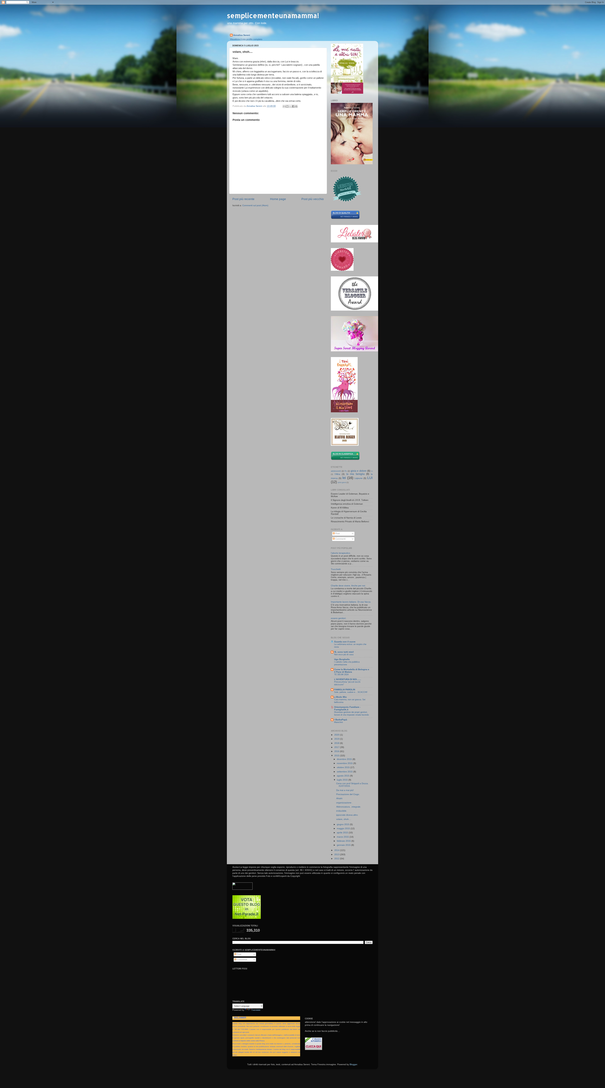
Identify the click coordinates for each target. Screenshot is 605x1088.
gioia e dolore (358, 470)
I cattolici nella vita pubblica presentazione (347, 663)
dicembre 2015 (344, 759)
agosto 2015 (343, 776)
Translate (255, 1010)
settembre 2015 (345, 771)
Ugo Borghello (342, 659)
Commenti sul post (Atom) (255, 205)
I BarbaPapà (340, 720)
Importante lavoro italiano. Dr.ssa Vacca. (351, 602)
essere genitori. (338, 618)
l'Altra (337, 474)
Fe (346, 471)
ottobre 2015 (343, 767)
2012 (337, 858)
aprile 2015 (343, 832)
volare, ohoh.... (343, 819)
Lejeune (358, 478)
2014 (337, 850)
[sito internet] (246, 918)
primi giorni (342, 482)
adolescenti (336, 471)
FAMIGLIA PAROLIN (344, 689)
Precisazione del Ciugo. (348, 794)
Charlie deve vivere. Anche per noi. (348, 585)
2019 (337, 739)
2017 (337, 747)
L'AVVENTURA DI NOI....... (347, 679)
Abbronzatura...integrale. (348, 807)
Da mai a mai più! (345, 790)
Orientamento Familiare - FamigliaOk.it (347, 708)
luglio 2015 (342, 780)
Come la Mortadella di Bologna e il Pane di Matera (351, 670)
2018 (337, 743)
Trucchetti (336, 569)
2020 (337, 735)
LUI (370, 478)
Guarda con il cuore (344, 642)
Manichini (338, 722)
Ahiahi (339, 798)
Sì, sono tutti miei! (344, 652)
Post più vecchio (312, 199)
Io (372, 471)
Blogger (353, 1064)
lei (344, 478)
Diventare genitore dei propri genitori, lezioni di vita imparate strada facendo (351, 713)
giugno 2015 (343, 824)
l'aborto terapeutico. (341, 553)
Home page (278, 199)
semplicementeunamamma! (273, 15)
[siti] (345, 218)
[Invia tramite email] (284, 106)
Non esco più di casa (343, 654)
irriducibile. (341, 811)
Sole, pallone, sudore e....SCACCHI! (350, 692)
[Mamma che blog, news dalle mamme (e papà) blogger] (242, 889)
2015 (337, 755)
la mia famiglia (355, 473)
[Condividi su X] (290, 106)
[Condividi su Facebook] (293, 106)
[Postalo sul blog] (287, 106)
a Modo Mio (340, 697)
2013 (337, 854)
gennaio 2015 (344, 845)
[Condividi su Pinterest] (296, 106)
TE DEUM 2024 (341, 674)
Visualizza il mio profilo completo (246, 39)
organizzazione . (344, 803)
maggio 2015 (344, 828)
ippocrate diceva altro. (347, 815)
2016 (337, 751)
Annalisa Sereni (241, 35)
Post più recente (243, 199)
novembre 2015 (345, 763)
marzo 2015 (343, 837)
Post (337, 533)
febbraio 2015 (344, 841)
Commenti (340, 539)
